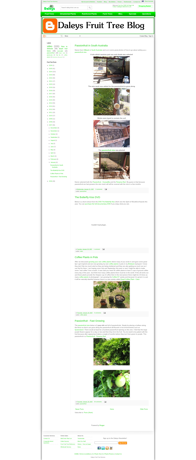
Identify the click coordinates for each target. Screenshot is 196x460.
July (52, 143)
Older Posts (144, 409)
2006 (51, 181)
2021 (51, 81)
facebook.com (99, 448)
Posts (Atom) (88, 412)
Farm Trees (107, 14)
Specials (132, 14)
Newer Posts (79, 409)
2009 (51, 119)
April (52, 153)
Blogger (101, 425)
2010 (51, 115)
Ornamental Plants (68, 14)
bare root (62, 53)
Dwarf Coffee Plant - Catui (130, 279)
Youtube (99, 2)
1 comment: (97, 249)
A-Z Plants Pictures (108, 454)
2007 (51, 125)
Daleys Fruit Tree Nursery (50, 1)
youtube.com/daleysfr (111, 448)
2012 (51, 109)
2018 (51, 90)
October (53, 134)
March (53, 156)
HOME (76, 454)
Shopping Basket (145, 6)
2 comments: (99, 189)
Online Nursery (65, 441)
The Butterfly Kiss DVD (87, 197)
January (53, 162)
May (52, 150)
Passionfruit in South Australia (91, 45)
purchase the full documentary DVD (97, 204)
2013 (51, 106)
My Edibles (112, 2)
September (54, 137)
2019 (51, 87)
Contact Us (136, 2)
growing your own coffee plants (100, 262)
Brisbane (131, 264)
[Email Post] (105, 189)
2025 (51, 68)
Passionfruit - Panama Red (96, 336)
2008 (51, 122)
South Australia (96, 50)
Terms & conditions (86, 454)
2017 (51, 93)
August (53, 140)
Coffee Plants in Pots (86, 257)
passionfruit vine (80, 52)
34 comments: (98, 401)
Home (112, 409)
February (53, 159)
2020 (51, 84)
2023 (51, 75)
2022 (51, 78)
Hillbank (86, 50)
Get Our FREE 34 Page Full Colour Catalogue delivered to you (123, 6)
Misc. (120, 14)
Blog (105, 2)
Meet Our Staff (82, 441)
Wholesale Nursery (66, 447)
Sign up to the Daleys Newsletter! (115, 438)
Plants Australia (149, 1)
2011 (51, 112)
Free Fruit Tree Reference (68, 444)
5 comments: (98, 313)
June (52, 147)
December (54, 128)
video (81, 251)
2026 (51, 65)
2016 (51, 97)
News (79, 447)
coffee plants (113, 264)
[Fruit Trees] (50, 7)
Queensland (79, 330)
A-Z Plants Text (96, 454)
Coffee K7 (115, 277)
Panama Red (121, 182)
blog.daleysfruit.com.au (107, 448)
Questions (146, 14)
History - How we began (84, 444)
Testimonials (127, 2)
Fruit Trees (49, 14)
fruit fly (58, 55)
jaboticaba (50, 55)
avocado (60, 51)
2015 (51, 100)
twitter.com (103, 448)
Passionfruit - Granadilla (101, 182)
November (54, 131)
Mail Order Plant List (66, 438)
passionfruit (83, 191)
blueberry (55, 57)
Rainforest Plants (89, 14)
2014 (51, 103)
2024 (51, 71)
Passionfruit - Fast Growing (89, 320)
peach (61, 57)
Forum (120, 2)
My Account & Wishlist (88, 2)
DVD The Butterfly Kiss (106, 202)
